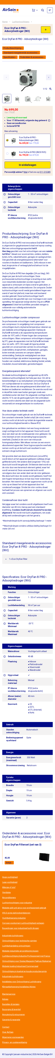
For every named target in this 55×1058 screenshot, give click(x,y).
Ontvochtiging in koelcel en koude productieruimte (24, 971)
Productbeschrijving (12, 48)
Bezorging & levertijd (11, 1009)
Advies (5, 999)
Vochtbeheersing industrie (14, 918)
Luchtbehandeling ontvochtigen (16, 946)
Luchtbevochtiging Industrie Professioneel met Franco (26, 956)
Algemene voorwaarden (13, 1037)
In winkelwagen (27, 165)
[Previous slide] (6, 77)
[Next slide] (49, 77)
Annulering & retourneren (13, 1014)
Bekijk (8, 863)
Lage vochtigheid (9, 882)
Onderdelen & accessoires (31, 57)
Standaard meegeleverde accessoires (20, 53)
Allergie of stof (9, 887)
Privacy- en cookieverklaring (14, 1042)
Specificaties (9, 57)
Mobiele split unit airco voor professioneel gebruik (24, 908)
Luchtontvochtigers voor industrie (17, 903)
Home (5, 22)
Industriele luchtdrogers (12, 935)
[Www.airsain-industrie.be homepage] (12, 10)
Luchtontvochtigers (20, 22)
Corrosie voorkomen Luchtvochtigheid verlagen (23, 923)
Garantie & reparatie (11, 1020)
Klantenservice (8, 994)
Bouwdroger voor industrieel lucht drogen (20, 928)
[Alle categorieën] (50, 10)
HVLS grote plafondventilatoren (16, 913)
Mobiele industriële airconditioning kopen (20, 951)
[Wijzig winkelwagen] (35, 10)
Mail (25, 172)
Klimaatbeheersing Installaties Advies (19, 987)
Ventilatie (6, 892)
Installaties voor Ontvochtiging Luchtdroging (21, 981)
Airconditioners (9, 897)
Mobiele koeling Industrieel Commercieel (20, 966)
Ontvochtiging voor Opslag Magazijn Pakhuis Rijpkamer (26, 961)
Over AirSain (7, 1032)
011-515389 (45, 172)
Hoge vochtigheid (10, 877)
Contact (5, 1027)
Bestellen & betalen (10, 1004)
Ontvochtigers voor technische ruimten (19, 941)
